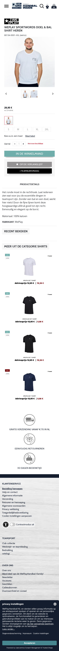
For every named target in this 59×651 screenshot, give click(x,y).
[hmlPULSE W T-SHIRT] (29, 308)
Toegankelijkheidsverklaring (15, 512)
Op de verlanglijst (31, 164)
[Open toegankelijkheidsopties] (5, 524)
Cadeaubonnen (9, 587)
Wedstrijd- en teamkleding (15, 546)
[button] (6, 6)
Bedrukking (7, 550)
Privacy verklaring (10, 509)
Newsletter (7, 577)
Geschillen (7, 584)
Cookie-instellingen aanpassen (17, 516)
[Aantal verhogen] (23, 144)
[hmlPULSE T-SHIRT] (29, 270)
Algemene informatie (12, 495)
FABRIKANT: (8, 222)
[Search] (41, 5)
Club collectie (8, 543)
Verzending (7, 499)
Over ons (6, 570)
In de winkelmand (29, 153)
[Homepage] (24, 6)
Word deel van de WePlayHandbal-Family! (22, 573)
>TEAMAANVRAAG (29, 171)
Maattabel (30, 136)
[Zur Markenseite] (11, 21)
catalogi (6, 553)
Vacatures (6, 580)
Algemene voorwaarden (13, 505)
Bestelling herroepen (12, 488)
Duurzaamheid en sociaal (14, 591)
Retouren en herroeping (13, 502)
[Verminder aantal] (15, 144)
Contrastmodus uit (25, 524)
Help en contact (9, 492)
